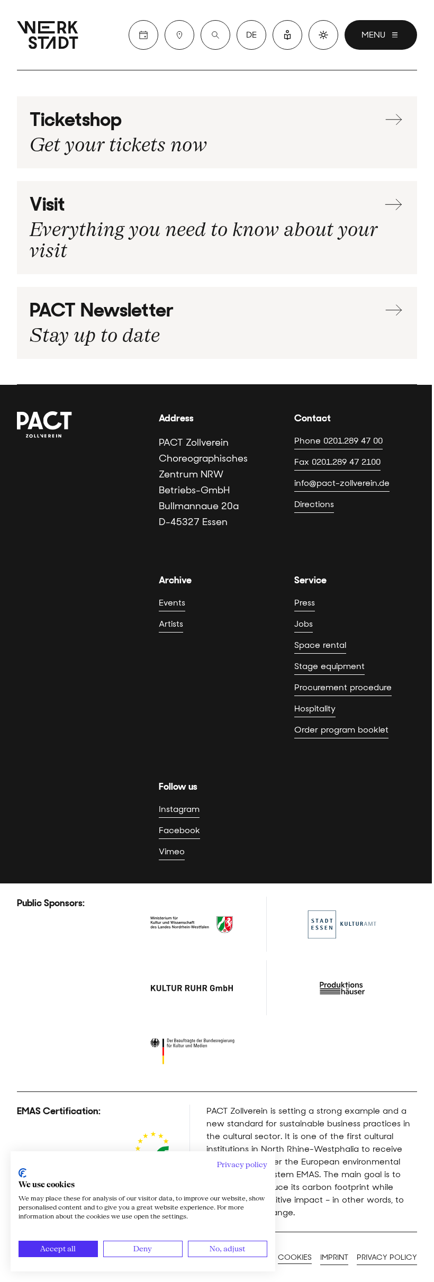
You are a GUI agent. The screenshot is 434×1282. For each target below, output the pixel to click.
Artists (171, 623)
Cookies (295, 1257)
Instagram (179, 809)
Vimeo (172, 851)
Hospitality (315, 708)
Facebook (179, 830)
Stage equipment (329, 666)
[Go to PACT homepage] (54, 35)
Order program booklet (341, 729)
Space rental (320, 645)
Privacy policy (387, 1257)
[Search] (215, 35)
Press (304, 602)
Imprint (334, 1257)
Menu (373, 34)
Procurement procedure (343, 687)
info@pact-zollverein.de (342, 483)
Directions (314, 504)
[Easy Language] (287, 35)
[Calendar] (143, 35)
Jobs (303, 623)
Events (172, 602)
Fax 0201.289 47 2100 (337, 461)
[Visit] (179, 35)
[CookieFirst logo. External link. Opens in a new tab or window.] (22, 1173)
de (251, 34)
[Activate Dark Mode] (323, 35)
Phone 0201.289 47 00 (338, 440)
